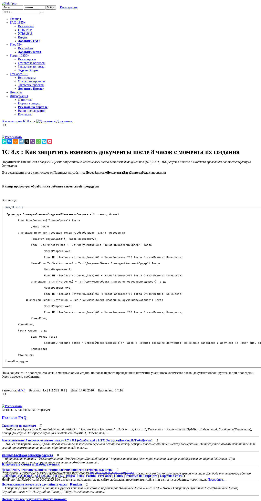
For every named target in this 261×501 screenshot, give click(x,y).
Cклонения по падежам (19, 425)
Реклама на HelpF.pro (141, 476)
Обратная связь (171, 476)
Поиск (118, 476)
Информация (19, 96)
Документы (64, 121)
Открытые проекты (31, 81)
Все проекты (27, 77)
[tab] (130, 418)
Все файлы (25, 48)
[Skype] (44, 141)
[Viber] (32, 141)
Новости (16, 92)
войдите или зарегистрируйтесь (112, 472)
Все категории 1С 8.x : (17, 121)
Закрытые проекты (31, 85)
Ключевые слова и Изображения (31, 464)
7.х (26, 30)
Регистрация (68, 7)
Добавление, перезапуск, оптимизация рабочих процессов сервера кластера (57, 469)
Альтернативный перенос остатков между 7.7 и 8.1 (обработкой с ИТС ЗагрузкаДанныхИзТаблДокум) (77, 440)
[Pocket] (49, 141)
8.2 (26, 33)
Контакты (25, 114)
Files (16, 44)
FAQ (17, 22)
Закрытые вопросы (31, 66)
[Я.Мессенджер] (4, 141)
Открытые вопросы (31, 63)
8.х (43, 476)
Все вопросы (27, 59)
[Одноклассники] (15, 141)
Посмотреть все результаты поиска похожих (34, 499)
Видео (22, 37)
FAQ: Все (25, 476)
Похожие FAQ (14, 418)
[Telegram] (21, 141)
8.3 (30, 33)
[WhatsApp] (38, 141)
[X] (26, 141)
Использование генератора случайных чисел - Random (42, 484)
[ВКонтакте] (9, 141)
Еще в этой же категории (24, 456)
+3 (4, 125)
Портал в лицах (29, 103)
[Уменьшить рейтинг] (6, 125)
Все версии (26, 26)
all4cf (21, 390)
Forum (19, 55)
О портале (25, 99)
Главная (15, 19)
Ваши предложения (31, 110)
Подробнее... (216, 479)
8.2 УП (52, 476)
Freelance (19, 74)
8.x (30, 30)
